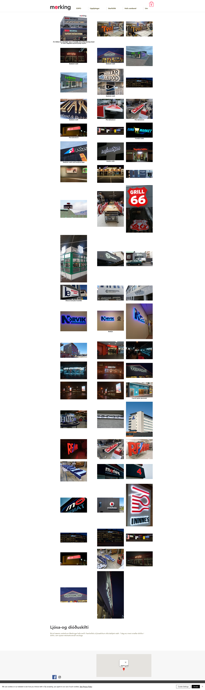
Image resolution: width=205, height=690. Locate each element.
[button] (151, 4)
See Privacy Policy (86, 687)
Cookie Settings (183, 687)
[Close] (202, 686)
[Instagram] (60, 677)
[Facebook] (54, 677)
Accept (195, 687)
